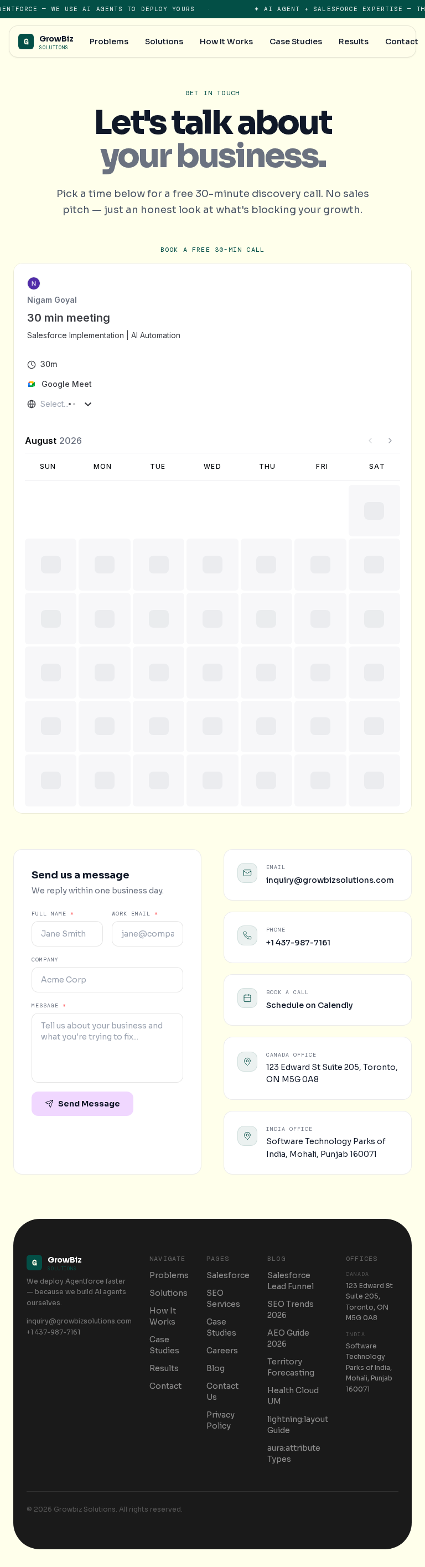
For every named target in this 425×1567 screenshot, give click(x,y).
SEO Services (223, 1298)
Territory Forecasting (290, 1367)
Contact (165, 1386)
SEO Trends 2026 (290, 1309)
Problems (169, 1275)
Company (45, 959)
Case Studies (164, 1345)
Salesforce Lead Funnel (290, 1280)
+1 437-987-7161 (298, 943)
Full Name (53, 913)
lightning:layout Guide (297, 1424)
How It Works (162, 1316)
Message (49, 1005)
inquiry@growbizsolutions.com (330, 880)
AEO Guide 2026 (288, 1338)
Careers (222, 1351)
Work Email (135, 913)
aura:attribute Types (293, 1453)
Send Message (89, 1104)
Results (164, 1368)
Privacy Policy (220, 1420)
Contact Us (222, 1391)
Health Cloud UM (293, 1395)
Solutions (168, 1293)
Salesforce (228, 1275)
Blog (215, 1368)
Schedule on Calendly (309, 1005)
